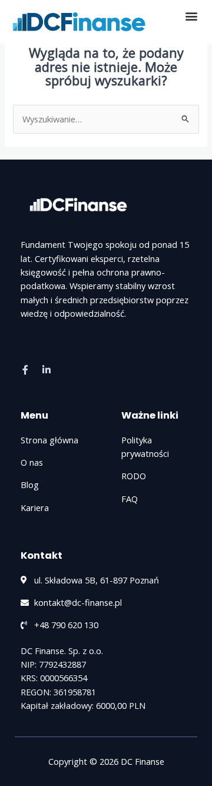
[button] (191, 15)
